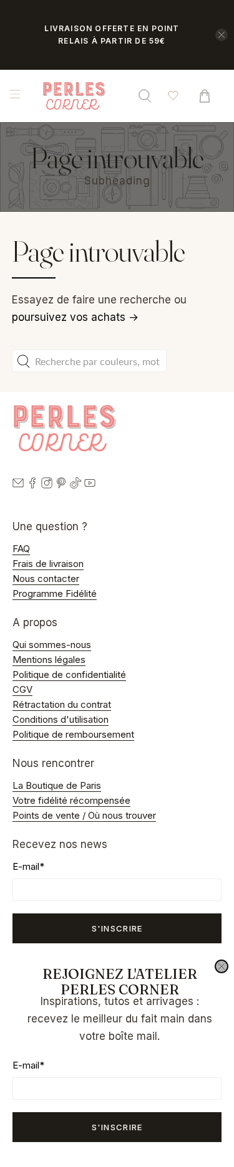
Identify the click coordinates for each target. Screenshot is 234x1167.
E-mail (28, 1065)
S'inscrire (117, 1127)
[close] (221, 966)
